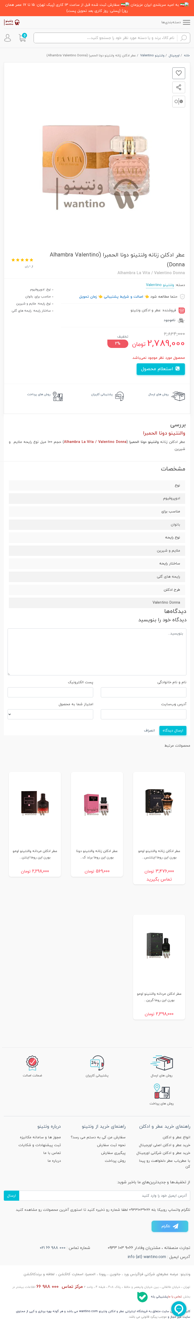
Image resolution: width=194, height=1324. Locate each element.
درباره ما (54, 1161)
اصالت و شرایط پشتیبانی (123, 296)
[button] (22, 38)
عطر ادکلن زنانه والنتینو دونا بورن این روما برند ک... (97, 854)
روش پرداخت (115, 1161)
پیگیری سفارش (113, 1153)
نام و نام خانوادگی (171, 682)
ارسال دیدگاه (173, 730)
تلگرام (165, 1226)
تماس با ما (52, 1153)
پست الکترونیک (80, 682)
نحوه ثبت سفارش (111, 1145)
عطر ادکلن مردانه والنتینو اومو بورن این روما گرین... (159, 997)
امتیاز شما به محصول (76, 704)
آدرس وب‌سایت (173, 704)
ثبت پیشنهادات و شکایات (39, 1145)
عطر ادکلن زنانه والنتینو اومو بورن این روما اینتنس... (159, 854)
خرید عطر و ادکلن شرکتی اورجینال (163, 1153)
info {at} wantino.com (147, 1257)
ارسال (11, 1195)
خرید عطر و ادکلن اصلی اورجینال (164, 1145)
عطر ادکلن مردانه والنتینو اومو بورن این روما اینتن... (35, 854)
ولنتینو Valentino (160, 285)
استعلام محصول (158, 369)
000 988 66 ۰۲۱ (52, 1248)
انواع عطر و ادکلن (176, 1137)
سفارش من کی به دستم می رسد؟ (98, 1137)
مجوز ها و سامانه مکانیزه (40, 1137)
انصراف (149, 730)
